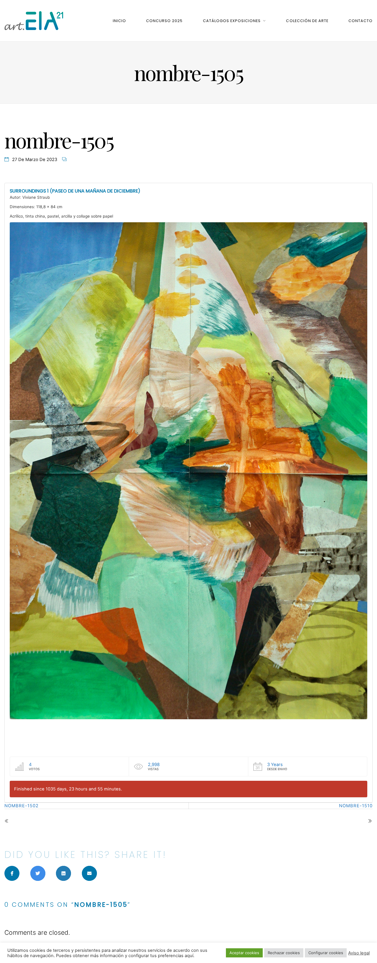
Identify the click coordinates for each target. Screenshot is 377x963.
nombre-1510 (356, 805)
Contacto (360, 20)
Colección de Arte (307, 20)
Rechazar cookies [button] (284, 952)
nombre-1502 (21, 805)
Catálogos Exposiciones (232, 20)
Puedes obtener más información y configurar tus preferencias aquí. (125, 955)
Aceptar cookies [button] (244, 952)
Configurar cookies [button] (325, 952)
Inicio (119, 20)
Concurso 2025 (164, 20)
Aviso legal (359, 953)
